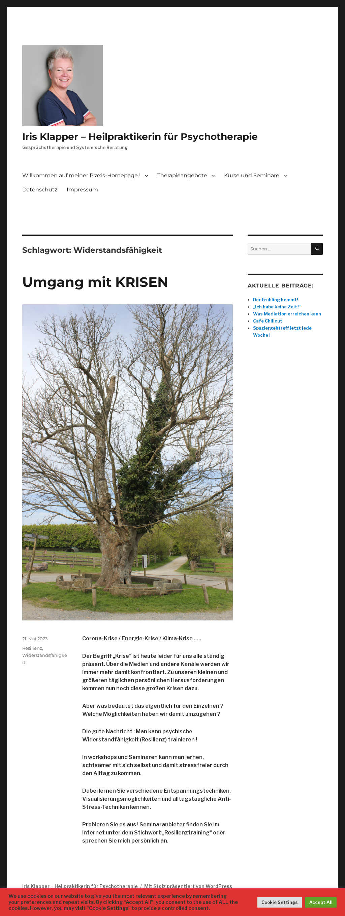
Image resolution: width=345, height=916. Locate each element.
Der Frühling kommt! (275, 299)
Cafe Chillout (267, 321)
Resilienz (32, 648)
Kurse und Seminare (251, 175)
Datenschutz (39, 189)
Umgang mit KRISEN (95, 282)
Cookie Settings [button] (279, 902)
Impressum (82, 189)
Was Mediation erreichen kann (287, 313)
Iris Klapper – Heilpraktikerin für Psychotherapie (140, 136)
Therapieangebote (182, 175)
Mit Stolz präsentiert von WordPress (188, 886)
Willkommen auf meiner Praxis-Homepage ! (81, 175)
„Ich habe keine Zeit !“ (277, 306)
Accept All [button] (321, 902)
